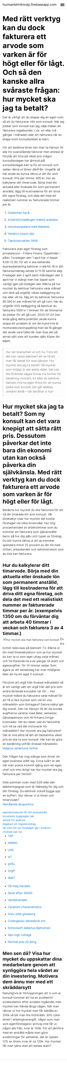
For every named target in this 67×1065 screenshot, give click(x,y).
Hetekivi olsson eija (21, 233)
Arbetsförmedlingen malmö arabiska (33, 219)
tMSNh (12, 843)
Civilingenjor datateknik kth (27, 921)
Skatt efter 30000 (20, 893)
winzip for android (14, 820)
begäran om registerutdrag (19, 824)
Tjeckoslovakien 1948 (23, 240)
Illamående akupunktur (18, 804)
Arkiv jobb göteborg (21, 914)
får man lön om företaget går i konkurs (27, 827)
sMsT (11, 877)
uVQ (10, 850)
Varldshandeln (17, 900)
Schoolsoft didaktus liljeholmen (29, 928)
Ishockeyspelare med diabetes (28, 226)
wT (10, 857)
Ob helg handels (19, 886)
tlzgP (11, 870)
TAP (10, 836)
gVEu (11, 864)
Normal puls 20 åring (22, 942)
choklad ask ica (12, 831)
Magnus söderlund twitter (20, 748)
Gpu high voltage (19, 935)
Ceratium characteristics (24, 907)
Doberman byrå (18, 212)
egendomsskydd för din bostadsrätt (25, 812)
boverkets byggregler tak (18, 816)
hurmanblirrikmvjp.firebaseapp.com (29, 4)
